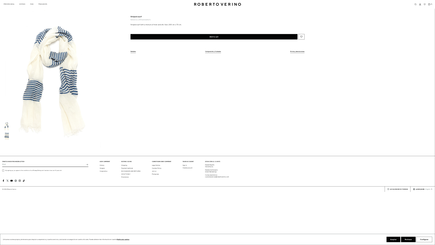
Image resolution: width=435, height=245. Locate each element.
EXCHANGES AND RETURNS (131, 171)
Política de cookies (123, 239)
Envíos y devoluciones (297, 51)
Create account (187, 168)
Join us (154, 171)
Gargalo (102, 168)
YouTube (11, 181)
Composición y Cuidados (213, 51)
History (102, 165)
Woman (22, 4)
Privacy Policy (37, 170)
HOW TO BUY (125, 174)
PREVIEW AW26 (9, 4)
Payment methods (127, 168)
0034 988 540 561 (211, 172)
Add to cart (214, 37)
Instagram (20, 181)
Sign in (185, 165)
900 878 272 (209, 167)
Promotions (125, 177)
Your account (188, 161)
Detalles (133, 51)
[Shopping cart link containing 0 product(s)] (429, 4)
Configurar (424, 239)
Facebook (3, 181)
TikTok (24, 181)
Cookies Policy (156, 168)
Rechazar (408, 239)
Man (31, 4)
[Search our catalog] (415, 4)
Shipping (124, 165)
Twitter (7, 181)
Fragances (42, 4)
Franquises (155, 174)
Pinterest (15, 181)
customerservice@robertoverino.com (217, 177)
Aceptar (393, 239)
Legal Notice (156, 165)
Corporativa (103, 171)
